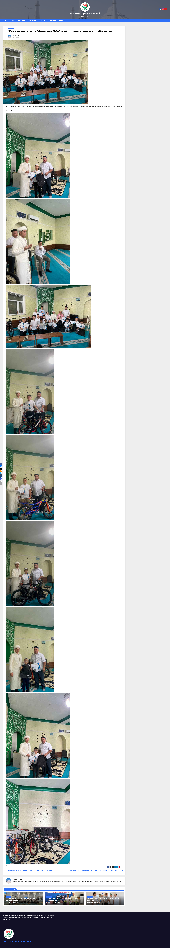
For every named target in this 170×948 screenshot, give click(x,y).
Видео (61, 20)
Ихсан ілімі (53, 20)
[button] (166, 20)
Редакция (16, 35)
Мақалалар (32, 20)
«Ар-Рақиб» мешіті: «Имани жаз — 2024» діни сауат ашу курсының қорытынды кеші (95, 870)
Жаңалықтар (22, 20)
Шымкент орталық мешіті (85, 13)
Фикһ (68, 20)
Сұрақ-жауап (43, 20)
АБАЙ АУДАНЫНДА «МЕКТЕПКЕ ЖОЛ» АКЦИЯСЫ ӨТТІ (62, 899)
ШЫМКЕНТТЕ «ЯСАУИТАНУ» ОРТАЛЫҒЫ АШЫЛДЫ (103, 899)
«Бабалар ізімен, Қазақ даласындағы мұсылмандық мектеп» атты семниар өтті (31, 870)
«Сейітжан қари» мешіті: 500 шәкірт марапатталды (20, 899)
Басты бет (12, 20)
